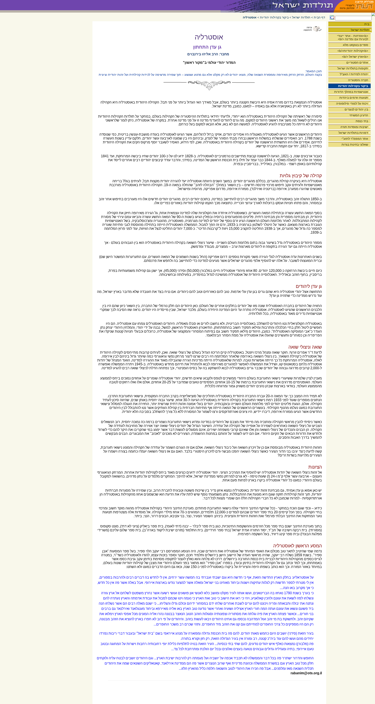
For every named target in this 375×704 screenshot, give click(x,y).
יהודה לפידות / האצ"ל (354, 74)
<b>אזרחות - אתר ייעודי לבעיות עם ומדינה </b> (352, 37)
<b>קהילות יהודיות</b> (352, 51)
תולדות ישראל (360, 30)
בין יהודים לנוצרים (356, 109)
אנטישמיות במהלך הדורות (351, 92)
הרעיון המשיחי (358, 115)
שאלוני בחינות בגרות (355, 144)
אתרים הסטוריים (357, 62)
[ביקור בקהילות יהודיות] (277, 5)
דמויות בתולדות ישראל (353, 133)
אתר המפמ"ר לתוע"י (355, 138)
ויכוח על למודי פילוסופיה (352, 103)
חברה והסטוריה (358, 80)
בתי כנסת (362, 121)
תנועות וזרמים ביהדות (353, 97)
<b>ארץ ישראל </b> (355, 56)
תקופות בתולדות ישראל (352, 68)
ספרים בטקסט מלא (355, 45)
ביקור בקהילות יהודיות (353, 86)
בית (366, 24)
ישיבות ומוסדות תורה (354, 127)
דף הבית (319, 17)
